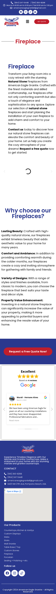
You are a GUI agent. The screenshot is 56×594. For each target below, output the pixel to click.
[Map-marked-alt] (35, 12)
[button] (27, 22)
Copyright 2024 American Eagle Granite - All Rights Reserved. (28, 590)
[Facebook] (21, 12)
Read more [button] (14, 420)
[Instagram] (26, 12)
